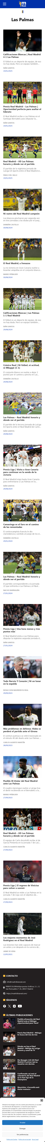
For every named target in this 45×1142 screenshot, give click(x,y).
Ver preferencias (22, 1134)
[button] (42, 1100)
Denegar (22, 1128)
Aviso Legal (35, 1139)
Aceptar (22, 1122)
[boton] (4, 4)
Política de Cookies (12, 1139)
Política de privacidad (24, 1139)
